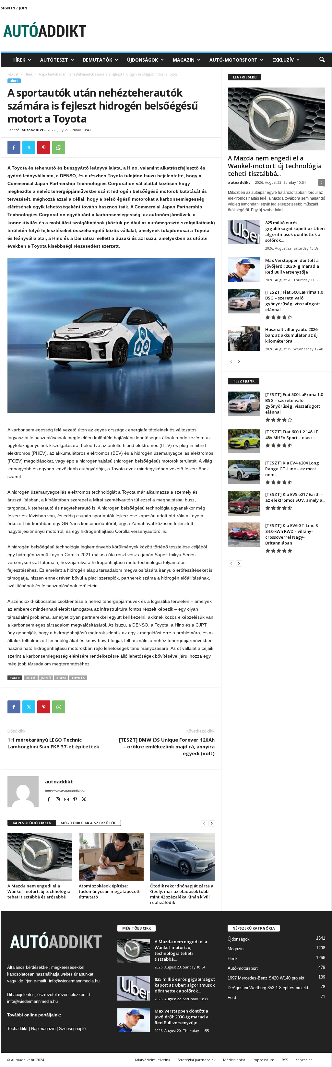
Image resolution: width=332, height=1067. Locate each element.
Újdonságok (142, 60)
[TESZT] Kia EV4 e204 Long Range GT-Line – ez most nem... (292, 468)
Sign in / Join (14, 8)
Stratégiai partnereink (197, 1059)
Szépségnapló (72, 1028)
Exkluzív (283, 60)
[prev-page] (204, 823)
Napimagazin (43, 1028)
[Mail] (67, 800)
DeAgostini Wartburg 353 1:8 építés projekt (268, 987)
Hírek (18, 60)
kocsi (61, 678)
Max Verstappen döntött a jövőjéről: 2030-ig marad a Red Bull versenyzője (292, 266)
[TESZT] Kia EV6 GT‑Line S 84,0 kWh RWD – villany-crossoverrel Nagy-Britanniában (291, 534)
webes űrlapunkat (77, 974)
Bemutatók (97, 60)
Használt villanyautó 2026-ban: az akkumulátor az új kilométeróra (292, 335)
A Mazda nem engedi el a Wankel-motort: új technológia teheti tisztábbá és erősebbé (38, 891)
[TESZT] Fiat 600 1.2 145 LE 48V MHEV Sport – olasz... (291, 434)
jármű (46, 678)
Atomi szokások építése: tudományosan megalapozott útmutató (109, 891)
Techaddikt (17, 1028)
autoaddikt (32, 129)
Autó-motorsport (233, 60)
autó (30, 678)
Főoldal (12, 74)
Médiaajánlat (234, 1059)
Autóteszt (54, 60)
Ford (232, 997)
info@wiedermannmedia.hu (74, 981)
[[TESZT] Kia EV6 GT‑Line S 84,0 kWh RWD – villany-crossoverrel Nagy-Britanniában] (244, 534)
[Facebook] (13, 147)
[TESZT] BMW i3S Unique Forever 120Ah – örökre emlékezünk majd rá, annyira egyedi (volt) (167, 746)
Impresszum (263, 1059)
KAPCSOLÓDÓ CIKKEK (32, 822)
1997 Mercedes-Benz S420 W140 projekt (266, 978)
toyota (78, 678)
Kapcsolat (303, 1059)
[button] (322, 60)
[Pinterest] (43, 147)
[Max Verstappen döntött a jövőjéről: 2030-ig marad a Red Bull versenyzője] (244, 269)
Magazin (184, 60)
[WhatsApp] (58, 147)
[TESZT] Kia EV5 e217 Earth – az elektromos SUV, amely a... (295, 497)
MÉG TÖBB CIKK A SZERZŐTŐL (88, 822)
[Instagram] (58, 800)
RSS (285, 1059)
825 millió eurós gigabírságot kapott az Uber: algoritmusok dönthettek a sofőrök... (295, 231)
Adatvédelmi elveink (152, 1059)
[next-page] (211, 823)
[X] (28, 147)
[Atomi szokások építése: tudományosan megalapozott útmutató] (111, 857)
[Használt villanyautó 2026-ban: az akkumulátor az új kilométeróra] (244, 338)
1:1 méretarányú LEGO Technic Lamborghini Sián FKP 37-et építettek (53, 743)
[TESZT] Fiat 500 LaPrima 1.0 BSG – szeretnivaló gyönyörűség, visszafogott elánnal (294, 300)
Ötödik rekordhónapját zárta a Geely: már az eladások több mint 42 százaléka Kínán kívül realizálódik (181, 894)
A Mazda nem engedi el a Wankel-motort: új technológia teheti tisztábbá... (275, 166)
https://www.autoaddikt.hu (65, 791)
